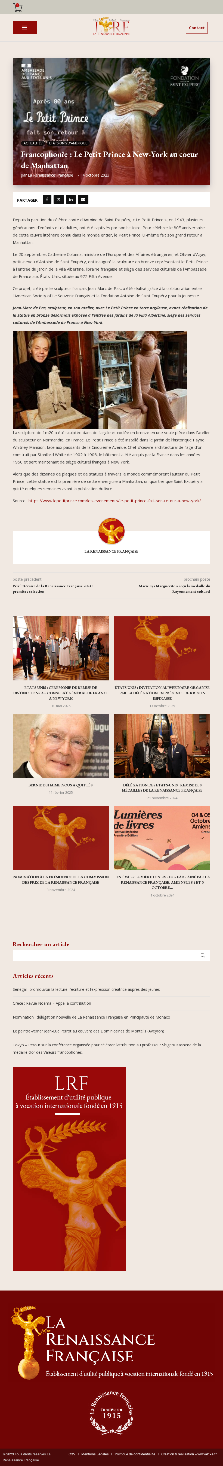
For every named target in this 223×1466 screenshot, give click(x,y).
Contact (197, 27)
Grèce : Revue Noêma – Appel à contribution (52, 1003)
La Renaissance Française (50, 175)
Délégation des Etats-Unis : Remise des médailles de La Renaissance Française (162, 788)
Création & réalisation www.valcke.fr (189, 1454)
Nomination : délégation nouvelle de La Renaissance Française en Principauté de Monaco (91, 1017)
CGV (72, 1454)
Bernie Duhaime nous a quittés (61, 785)
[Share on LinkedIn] (71, 199)
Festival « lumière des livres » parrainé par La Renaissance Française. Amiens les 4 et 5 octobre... (162, 882)
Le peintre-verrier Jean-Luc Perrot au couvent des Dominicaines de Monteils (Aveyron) (88, 1031)
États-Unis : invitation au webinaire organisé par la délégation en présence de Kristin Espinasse (162, 693)
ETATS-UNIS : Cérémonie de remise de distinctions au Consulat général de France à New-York (61, 693)
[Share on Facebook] (47, 199)
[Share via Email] (83, 199)
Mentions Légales (94, 1454)
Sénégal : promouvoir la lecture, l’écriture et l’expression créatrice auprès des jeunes (86, 989)
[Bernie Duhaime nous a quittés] (61, 746)
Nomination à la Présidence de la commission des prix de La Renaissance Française (61, 879)
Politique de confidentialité (135, 1454)
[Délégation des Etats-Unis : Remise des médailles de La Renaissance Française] (162, 746)
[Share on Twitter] (59, 199)
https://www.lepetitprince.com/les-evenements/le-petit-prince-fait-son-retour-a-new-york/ (115, 500)
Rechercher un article (41, 944)
